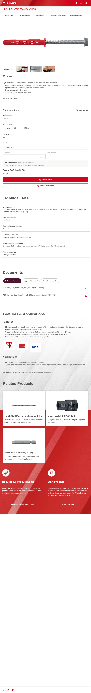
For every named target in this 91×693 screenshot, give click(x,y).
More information (10, 98)
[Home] (11, 3)
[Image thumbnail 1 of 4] (9, 69)
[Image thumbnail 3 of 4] (36, 69)
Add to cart (47, 180)
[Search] (86, 3)
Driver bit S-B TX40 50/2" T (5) (18, 452)
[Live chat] (13, 690)
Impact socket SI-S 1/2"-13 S (61, 416)
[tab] (9, 15)
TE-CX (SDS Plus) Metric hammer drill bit (23, 416)
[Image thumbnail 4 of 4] (49, 69)
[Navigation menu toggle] (3, 3)
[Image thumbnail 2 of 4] (22, 69)
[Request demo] (8, 690)
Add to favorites (47, 186)
